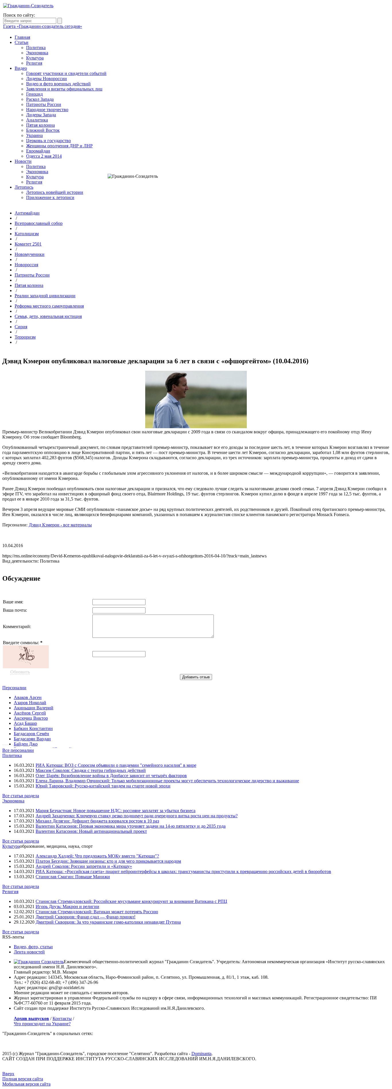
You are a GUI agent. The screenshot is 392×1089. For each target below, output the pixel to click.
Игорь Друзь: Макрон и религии (67, 906)
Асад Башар (25, 723)
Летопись (24, 187)
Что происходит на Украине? (42, 1023)
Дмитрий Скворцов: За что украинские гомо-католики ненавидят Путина (108, 922)
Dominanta (201, 1053)
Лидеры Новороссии (46, 78)
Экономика (37, 52)
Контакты (62, 1018)
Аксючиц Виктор (31, 718)
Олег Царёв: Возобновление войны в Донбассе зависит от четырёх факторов (111, 775)
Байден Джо (26, 744)
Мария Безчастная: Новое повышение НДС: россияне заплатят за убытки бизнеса (115, 810)
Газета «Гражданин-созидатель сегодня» (42, 26)
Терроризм (25, 337)
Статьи (21, 42)
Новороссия (26, 264)
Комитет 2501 (28, 244)
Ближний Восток (43, 130)
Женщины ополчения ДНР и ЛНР (59, 145)
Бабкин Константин (33, 728)
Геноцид (34, 94)
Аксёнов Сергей (30, 712)
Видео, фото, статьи (33, 946)
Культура (35, 57)
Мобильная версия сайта (26, 1084)
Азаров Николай (30, 702)
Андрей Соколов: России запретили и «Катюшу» (84, 866)
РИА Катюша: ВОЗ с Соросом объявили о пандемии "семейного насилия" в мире (116, 765)
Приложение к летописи (50, 197)
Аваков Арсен (28, 697)
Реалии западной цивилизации (45, 295)
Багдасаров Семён (31, 733)
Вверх (8, 1073)
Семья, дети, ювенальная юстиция (48, 316)
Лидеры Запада (41, 114)
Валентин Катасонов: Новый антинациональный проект (91, 831)
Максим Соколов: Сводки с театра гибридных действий (91, 770)
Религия (34, 63)
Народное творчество (47, 109)
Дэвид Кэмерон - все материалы (60, 524)
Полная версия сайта (22, 1078)
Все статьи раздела (20, 795)
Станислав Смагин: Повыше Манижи (73, 876)
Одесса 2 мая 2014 (44, 156)
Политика (36, 47)
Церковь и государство (48, 140)
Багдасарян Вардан (32, 738)
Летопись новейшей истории (54, 192)
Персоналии (14, 687)
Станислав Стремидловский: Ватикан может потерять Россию (97, 911)
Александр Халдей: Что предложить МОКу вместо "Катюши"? (97, 856)
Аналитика (37, 119)
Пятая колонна (40, 125)
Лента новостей (29, 951)
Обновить (20, 671)
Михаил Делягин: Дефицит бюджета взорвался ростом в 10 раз (97, 820)
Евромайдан (38, 150)
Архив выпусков (31, 1018)
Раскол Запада (40, 99)
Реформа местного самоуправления (49, 306)
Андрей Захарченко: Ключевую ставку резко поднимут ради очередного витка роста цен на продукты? (137, 815)
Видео (21, 68)
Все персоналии (18, 750)
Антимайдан (27, 213)
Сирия (21, 326)
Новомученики (29, 254)
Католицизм (27, 233)
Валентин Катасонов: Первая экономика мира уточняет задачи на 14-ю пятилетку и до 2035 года (131, 826)
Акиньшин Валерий (33, 707)
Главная (22, 37)
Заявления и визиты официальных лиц (64, 88)
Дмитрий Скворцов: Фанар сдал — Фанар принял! (85, 916)
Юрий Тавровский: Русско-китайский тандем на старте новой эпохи (103, 785)
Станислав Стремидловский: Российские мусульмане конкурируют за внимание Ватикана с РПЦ (131, 901)
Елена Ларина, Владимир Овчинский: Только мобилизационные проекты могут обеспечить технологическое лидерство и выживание (167, 780)
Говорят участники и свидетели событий (66, 73)
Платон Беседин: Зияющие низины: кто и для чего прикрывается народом (108, 861)
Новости (23, 161)
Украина (34, 135)
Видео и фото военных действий (58, 83)
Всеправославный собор (39, 223)
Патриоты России (43, 104)
